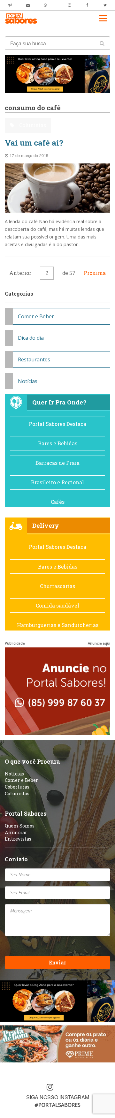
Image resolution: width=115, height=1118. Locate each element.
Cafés (58, 501)
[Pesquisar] (102, 43)
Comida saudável (57, 605)
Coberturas (17, 787)
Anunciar (16, 832)
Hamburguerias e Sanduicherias (57, 625)
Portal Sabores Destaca (57, 423)
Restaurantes (34, 359)
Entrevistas (18, 839)
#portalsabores (57, 1104)
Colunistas (32, 125)
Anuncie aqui (99, 643)
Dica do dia (31, 337)
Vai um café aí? (34, 142)
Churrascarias (57, 586)
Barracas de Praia (57, 462)
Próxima (95, 272)
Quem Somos (19, 826)
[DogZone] (57, 73)
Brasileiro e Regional (57, 482)
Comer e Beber (36, 316)
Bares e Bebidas (57, 443)
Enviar (57, 962)
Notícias (27, 381)
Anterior (20, 272)
